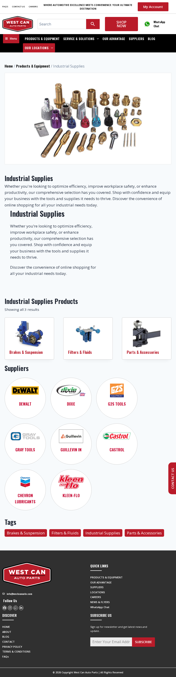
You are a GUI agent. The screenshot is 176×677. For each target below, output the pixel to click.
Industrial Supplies (102, 533)
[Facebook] (4, 608)
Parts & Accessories (143, 352)
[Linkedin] (21, 608)
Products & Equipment (42, 38)
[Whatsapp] (15, 608)
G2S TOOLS (117, 404)
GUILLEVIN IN (71, 449)
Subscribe (143, 642)
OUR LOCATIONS (37, 47)
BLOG (151, 38)
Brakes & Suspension (26, 352)
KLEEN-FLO (71, 495)
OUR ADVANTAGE (113, 38)
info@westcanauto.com (19, 594)
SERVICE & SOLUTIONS (78, 38)
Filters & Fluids (80, 352)
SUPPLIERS (136, 38)
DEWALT (25, 404)
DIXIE (71, 404)
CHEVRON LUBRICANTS (25, 498)
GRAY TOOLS (25, 449)
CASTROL (117, 449)
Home (9, 66)
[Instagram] (10, 608)
